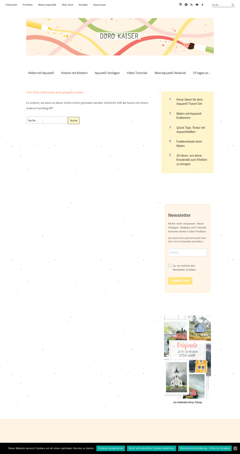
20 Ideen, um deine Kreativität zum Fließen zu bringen (191, 160)
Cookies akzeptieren (110, 448)
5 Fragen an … (202, 73)
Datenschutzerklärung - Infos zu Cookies (205, 448)
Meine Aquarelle (47, 4)
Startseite (11, 4)
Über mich (67, 4)
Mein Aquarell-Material (170, 73)
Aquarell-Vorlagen (107, 73)
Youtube (197, 4)
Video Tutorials (137, 73)
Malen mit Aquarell (41, 73)
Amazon (202, 4)
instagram (180, 4)
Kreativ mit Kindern (74, 73)
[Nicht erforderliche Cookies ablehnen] (235, 448)
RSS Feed (191, 4)
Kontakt (83, 4)
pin (186, 4)
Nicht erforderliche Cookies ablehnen (151, 448)
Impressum (99, 4)
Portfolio (28, 4)
